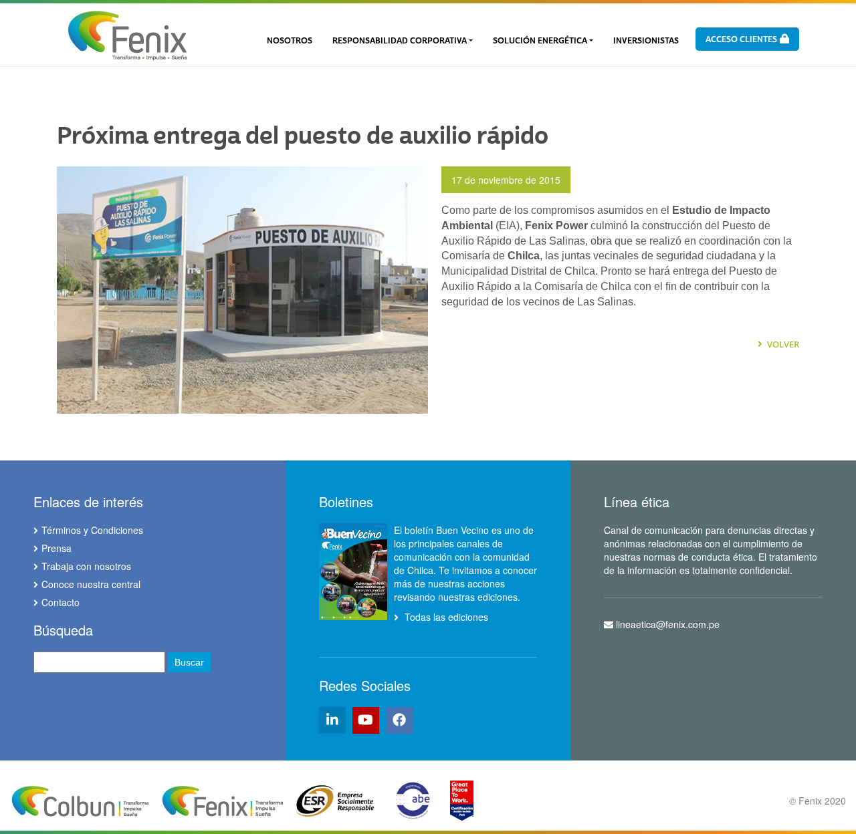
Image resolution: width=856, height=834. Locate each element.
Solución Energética (540, 40)
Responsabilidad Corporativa (399, 40)
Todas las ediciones (445, 616)
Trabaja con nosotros (86, 566)
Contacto (60, 602)
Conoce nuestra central (90, 584)
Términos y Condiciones (92, 530)
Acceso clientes (742, 39)
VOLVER (782, 344)
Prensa (56, 548)
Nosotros (289, 40)
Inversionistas (646, 40)
